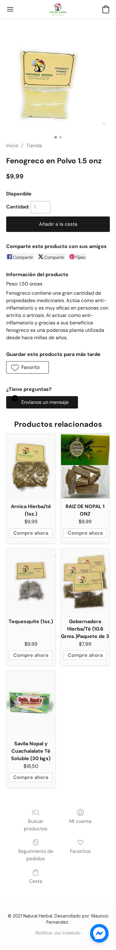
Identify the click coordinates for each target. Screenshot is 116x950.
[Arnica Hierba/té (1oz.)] (30, 466)
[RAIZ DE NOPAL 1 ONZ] (85, 466)
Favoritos (80, 851)
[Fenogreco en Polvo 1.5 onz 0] (58, 87)
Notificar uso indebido (58, 932)
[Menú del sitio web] (10, 9)
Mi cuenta (80, 821)
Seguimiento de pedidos (35, 855)
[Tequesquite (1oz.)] (30, 581)
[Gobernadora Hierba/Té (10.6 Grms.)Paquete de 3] (85, 581)
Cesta (35, 881)
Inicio (12, 145)
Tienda (34, 145)
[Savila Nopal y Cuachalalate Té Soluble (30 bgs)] (30, 703)
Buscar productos (35, 825)
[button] (58, 9)
